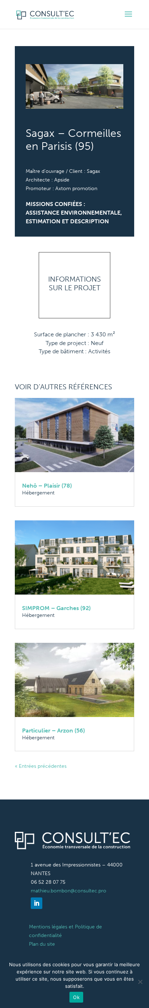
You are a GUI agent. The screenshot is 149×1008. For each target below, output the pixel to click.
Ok (76, 997)
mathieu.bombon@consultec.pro (68, 891)
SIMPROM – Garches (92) (56, 608)
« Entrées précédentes (41, 766)
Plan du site (42, 944)
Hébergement (38, 493)
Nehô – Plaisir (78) (47, 485)
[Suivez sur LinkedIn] (36, 903)
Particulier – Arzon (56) (53, 730)
